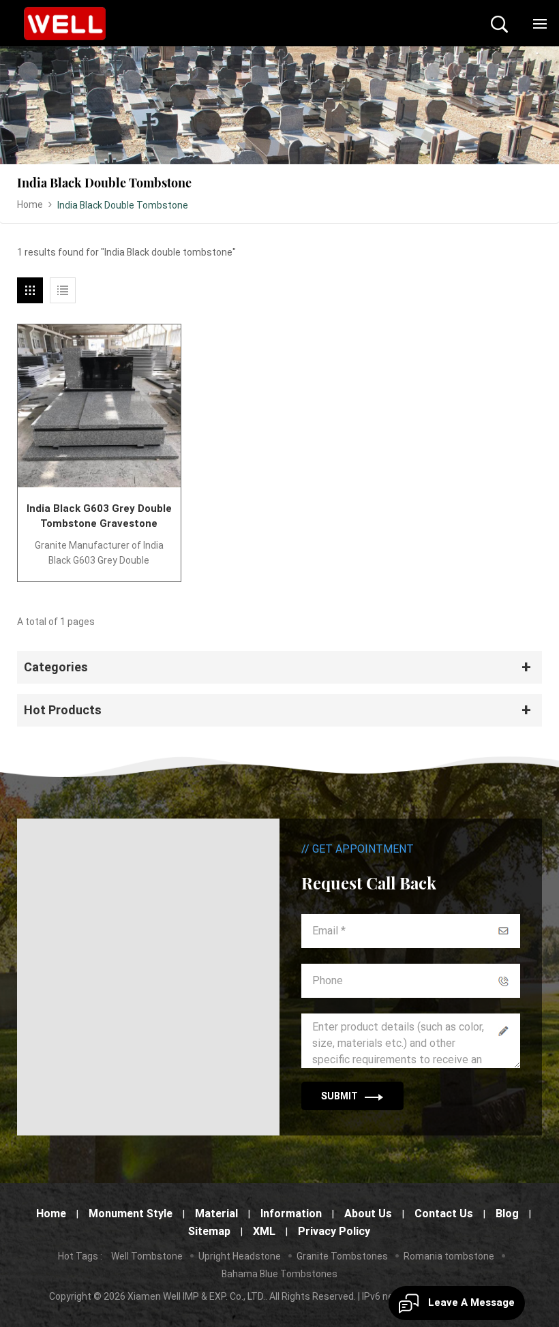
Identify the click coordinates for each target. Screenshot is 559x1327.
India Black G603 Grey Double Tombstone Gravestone (99, 516)
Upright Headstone (239, 1256)
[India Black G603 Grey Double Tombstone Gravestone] (99, 405)
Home (30, 204)
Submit (339, 1095)
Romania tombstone (449, 1256)
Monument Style (130, 1213)
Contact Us (443, 1213)
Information (291, 1213)
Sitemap (209, 1231)
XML (264, 1231)
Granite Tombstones (342, 1256)
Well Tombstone (147, 1256)
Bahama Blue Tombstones (279, 1273)
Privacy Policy (334, 1231)
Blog (507, 1213)
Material (216, 1213)
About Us (368, 1213)
